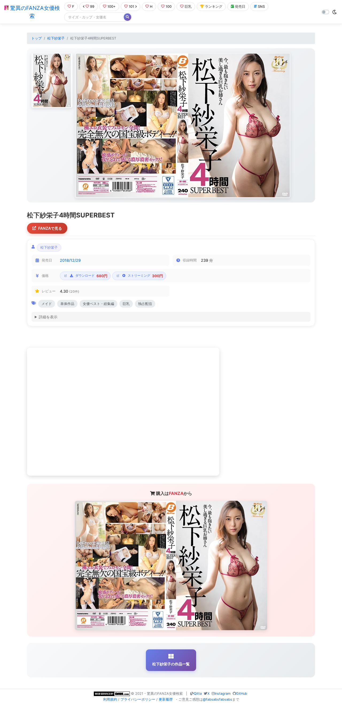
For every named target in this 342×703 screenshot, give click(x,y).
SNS (261, 7)
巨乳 (188, 7)
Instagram (223, 694)
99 (92, 7)
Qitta (198, 694)
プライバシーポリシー (138, 699)
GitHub (241, 694)
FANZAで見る (50, 228)
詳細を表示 (48, 317)
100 (169, 7)
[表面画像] (52, 80)
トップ (36, 38)
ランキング (213, 7)
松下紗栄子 (56, 38)
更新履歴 (166, 699)
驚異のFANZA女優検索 (34, 12)
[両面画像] (183, 125)
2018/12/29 (70, 260)
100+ (111, 7)
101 (131, 7)
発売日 (240, 7)
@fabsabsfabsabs (217, 699)
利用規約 (110, 699)
